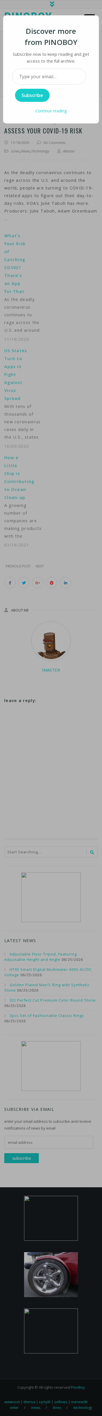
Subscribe (32, 95)
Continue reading (51, 110)
